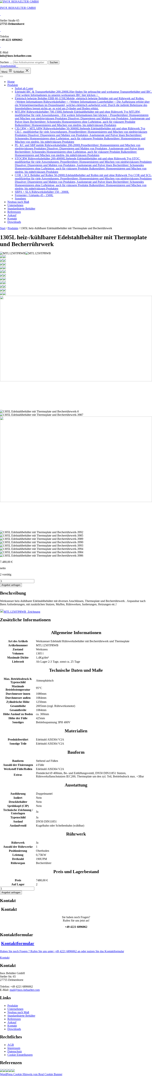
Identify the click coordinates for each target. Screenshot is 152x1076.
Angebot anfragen (10, 585)
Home (11, 81)
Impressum (13, 1048)
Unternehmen (15, 205)
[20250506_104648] (1, 1070)
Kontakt (12, 218)
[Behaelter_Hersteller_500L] (10, 1070)
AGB (10, 1044)
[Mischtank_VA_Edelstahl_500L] (7, 1070)
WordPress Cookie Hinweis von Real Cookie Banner (31, 1074)
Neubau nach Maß (18, 201)
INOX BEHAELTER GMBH (18, 7)
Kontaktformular (17, 943)
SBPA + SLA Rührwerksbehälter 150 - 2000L (42, 191)
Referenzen (14, 211)
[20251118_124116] (4, 1070)
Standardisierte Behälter (21, 208)
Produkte (12, 85)
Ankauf (11, 215)
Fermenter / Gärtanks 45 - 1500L (34, 195)
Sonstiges (20, 198)
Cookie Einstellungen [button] (20, 1054)
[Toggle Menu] (1, 76)
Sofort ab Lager (24, 88)
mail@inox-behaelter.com (25, 989)
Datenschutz (14, 1051)
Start (2, 228)
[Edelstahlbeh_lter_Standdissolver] (13, 1070)
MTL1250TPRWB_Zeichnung (22, 611)
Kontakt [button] (4, 957)
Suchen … (6, 62)
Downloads (14, 221)
